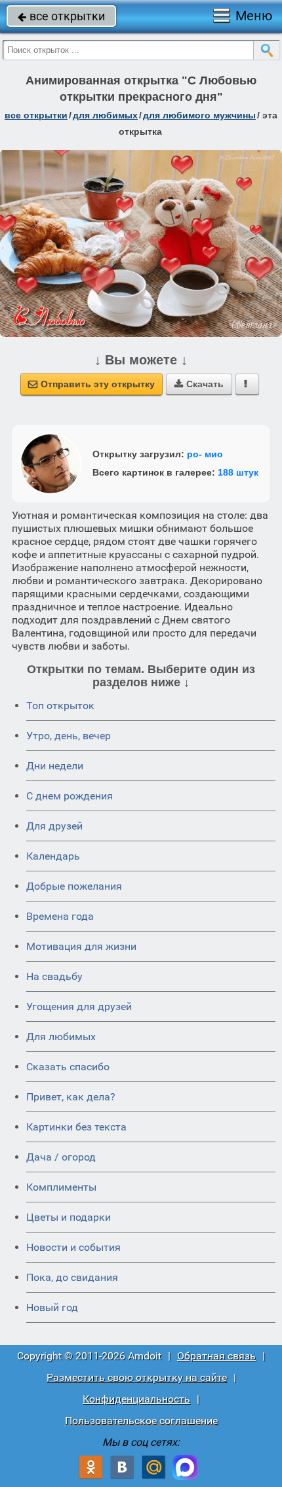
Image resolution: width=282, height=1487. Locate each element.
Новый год (52, 1307)
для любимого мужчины (199, 115)
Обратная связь (216, 1356)
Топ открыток (60, 705)
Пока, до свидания (72, 1277)
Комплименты (61, 1187)
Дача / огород (61, 1157)
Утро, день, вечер (68, 735)
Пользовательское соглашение (141, 1420)
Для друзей (54, 826)
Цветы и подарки (68, 1217)
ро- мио (205, 454)
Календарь (53, 856)
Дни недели (54, 766)
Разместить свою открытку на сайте (137, 1377)
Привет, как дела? (70, 1097)
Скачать (199, 384)
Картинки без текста (76, 1127)
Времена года (60, 916)
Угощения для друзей (79, 1006)
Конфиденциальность (136, 1399)
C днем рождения (69, 796)
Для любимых (61, 1036)
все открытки (61, 16)
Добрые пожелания (74, 886)
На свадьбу (54, 976)
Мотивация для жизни (81, 946)
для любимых (105, 115)
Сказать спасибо (68, 1066)
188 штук (238, 472)
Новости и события (73, 1247)
